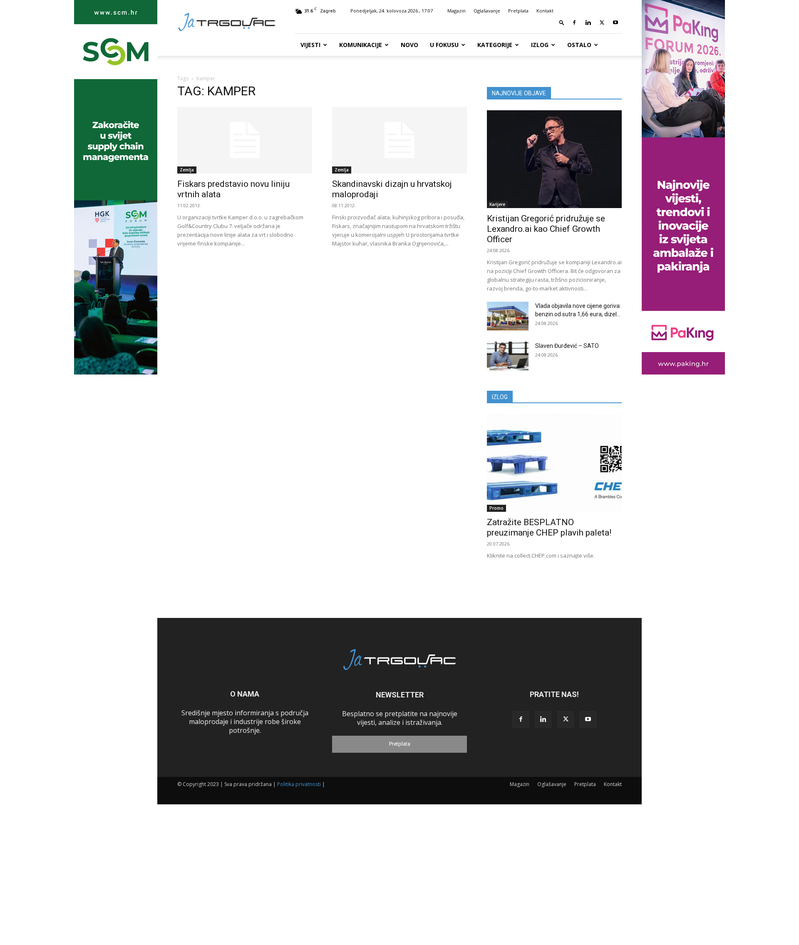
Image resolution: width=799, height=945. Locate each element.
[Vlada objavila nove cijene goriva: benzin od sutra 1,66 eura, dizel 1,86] (508, 316)
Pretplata (518, 10)
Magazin (456, 10)
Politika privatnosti (299, 784)
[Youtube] (615, 22)
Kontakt (544, 10)
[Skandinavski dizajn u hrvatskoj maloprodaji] (399, 140)
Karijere (497, 204)
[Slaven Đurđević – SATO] (508, 356)
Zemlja (187, 170)
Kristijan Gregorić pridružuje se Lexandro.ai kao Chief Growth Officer (546, 228)
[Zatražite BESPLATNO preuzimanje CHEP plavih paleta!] (554, 463)
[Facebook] (574, 22)
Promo (496, 508)
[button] (562, 22)
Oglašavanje (487, 10)
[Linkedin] (588, 22)
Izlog (539, 45)
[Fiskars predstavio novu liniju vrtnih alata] (244, 140)
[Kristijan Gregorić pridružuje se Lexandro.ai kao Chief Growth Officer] (554, 159)
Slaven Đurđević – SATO (567, 345)
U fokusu (444, 45)
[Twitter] (602, 22)
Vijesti (310, 45)
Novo (409, 45)
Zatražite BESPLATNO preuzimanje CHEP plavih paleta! (549, 527)
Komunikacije (360, 45)
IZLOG (500, 397)
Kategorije (494, 45)
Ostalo (579, 45)
